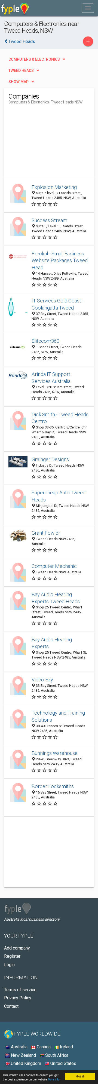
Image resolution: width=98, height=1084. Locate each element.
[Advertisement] (49, 143)
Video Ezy (42, 679)
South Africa (56, 1055)
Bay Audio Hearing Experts (52, 643)
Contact (11, 1006)
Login (9, 964)
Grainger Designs (50, 459)
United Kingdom (25, 1063)
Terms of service (20, 989)
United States (62, 1063)
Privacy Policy (17, 997)
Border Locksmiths (53, 786)
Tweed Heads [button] (21, 70)
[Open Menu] (88, 8)
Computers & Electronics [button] (34, 59)
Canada (43, 1046)
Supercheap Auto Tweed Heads (58, 496)
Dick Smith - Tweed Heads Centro (60, 418)
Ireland (66, 1046)
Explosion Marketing (54, 187)
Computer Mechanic (54, 566)
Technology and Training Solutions (58, 716)
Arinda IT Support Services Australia (51, 377)
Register (12, 956)
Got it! (80, 1076)
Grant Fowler (46, 533)
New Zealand (23, 1055)
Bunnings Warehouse (55, 753)
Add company (17, 948)
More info (54, 1079)
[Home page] (15, 8)
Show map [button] (18, 81)
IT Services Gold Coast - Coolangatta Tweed (58, 304)
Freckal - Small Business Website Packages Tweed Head (60, 261)
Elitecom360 (45, 341)
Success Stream (49, 220)
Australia (18, 1046)
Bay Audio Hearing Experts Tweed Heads (56, 598)
